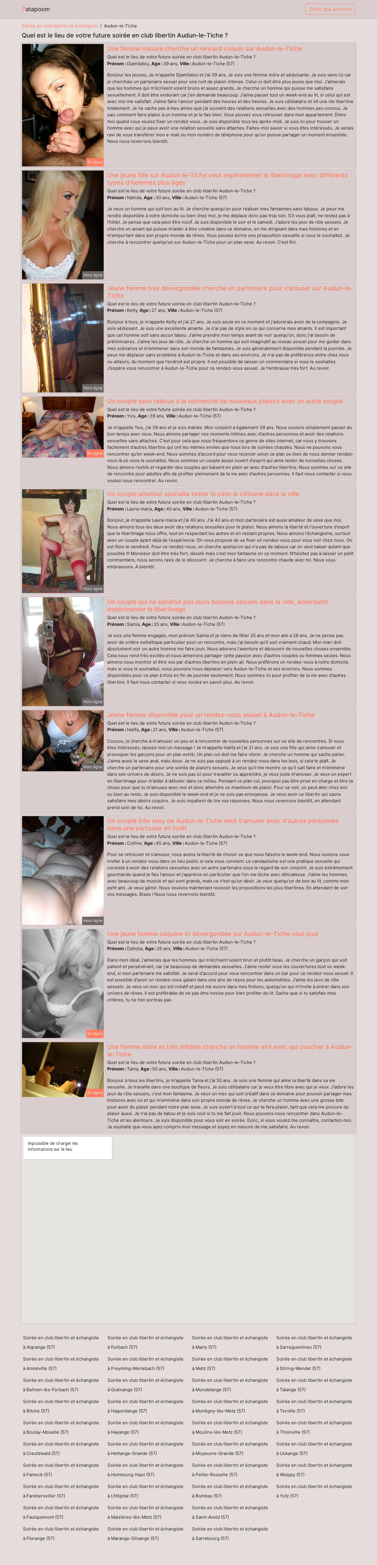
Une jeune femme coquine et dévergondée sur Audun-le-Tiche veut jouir (213, 933)
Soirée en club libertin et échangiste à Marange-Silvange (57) (145, 1533)
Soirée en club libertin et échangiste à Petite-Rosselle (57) (230, 1469)
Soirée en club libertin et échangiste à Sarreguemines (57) (314, 1342)
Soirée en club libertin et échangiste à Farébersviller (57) (61, 1491)
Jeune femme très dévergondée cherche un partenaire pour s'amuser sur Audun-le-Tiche (230, 291)
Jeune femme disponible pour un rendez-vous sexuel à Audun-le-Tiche (211, 714)
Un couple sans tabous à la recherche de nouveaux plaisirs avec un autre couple (225, 401)
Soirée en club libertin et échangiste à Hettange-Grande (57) (145, 1448)
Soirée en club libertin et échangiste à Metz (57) (230, 1363)
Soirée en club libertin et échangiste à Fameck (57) (61, 1469)
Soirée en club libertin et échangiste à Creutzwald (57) (61, 1448)
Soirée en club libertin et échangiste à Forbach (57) (145, 1342)
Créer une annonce (330, 9)
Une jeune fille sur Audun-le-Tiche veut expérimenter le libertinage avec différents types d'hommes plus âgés (227, 178)
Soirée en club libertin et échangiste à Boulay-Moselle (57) (61, 1427)
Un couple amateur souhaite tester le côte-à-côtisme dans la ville (203, 493)
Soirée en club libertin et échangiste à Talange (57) (314, 1384)
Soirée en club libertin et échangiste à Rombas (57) (230, 1491)
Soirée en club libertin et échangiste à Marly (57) (230, 1342)
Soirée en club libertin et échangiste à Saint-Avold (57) (230, 1512)
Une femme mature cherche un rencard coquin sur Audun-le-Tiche (204, 48)
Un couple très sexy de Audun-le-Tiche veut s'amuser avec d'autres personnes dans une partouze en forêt (223, 824)
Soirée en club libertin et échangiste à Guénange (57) (145, 1384)
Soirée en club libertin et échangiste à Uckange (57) (314, 1448)
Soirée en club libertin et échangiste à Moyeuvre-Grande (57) (230, 1448)
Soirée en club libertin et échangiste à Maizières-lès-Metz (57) (145, 1512)
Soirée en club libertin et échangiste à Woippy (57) (314, 1469)
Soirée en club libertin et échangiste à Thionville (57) (314, 1427)
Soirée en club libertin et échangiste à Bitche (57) (61, 1406)
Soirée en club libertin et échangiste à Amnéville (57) (61, 1363)
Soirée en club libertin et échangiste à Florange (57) (61, 1533)
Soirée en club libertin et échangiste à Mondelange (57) (230, 1384)
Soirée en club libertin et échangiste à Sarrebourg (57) (230, 1533)
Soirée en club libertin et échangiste (60, 26)
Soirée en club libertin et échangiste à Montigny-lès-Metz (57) (230, 1406)
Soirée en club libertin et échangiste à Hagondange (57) (145, 1406)
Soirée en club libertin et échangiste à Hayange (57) (145, 1427)
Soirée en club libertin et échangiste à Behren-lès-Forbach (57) (61, 1384)
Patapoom (36, 9)
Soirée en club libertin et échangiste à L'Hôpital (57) (145, 1491)
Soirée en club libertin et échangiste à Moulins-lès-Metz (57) (230, 1427)
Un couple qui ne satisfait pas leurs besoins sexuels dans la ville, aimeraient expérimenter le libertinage (217, 605)
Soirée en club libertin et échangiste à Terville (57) (314, 1406)
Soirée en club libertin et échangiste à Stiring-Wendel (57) (314, 1363)
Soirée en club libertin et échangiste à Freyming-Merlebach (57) (145, 1363)
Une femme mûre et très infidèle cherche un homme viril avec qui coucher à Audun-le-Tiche (230, 1050)
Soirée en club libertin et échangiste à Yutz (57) (314, 1491)
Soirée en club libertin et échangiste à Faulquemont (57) (61, 1512)
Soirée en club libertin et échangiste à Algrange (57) (61, 1342)
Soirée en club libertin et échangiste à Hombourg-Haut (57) (145, 1469)
